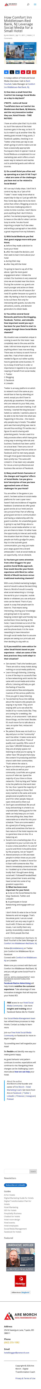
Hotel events (9, 1222)
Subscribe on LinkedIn (15, 1185)
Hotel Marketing (11, 1207)
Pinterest (20, 1096)
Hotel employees (11, 1225)
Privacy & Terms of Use (25, 1378)
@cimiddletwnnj (16, 948)
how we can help (22, 1071)
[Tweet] (12, 72)
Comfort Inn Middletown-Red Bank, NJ (20, 943)
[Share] (6, 72)
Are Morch (10, 35)
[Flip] (28, 72)
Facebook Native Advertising (17, 983)
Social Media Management (15, 1229)
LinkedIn (10, 1096)
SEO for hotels (10, 1210)
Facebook (17, 1093)
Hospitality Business (13, 1213)
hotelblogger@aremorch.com (16, 1352)
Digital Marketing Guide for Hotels (19, 1198)
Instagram (30, 1096)
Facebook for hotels (12, 1232)
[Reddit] (34, 72)
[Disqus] (20, 1132)
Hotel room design (12, 1219)
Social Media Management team (21, 1018)
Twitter (26, 1093)
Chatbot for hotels (12, 1216)
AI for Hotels (9, 1195)
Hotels (29, 35)
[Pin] (23, 72)
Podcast (10, 1099)
